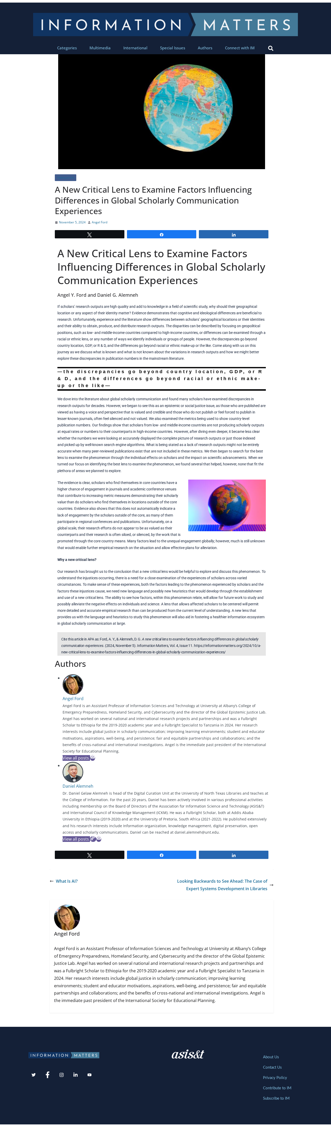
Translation (65, 177)
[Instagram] (61, 1075)
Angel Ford (99, 222)
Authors (205, 47)
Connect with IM (240, 47)
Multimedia (100, 47)
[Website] (93, 839)
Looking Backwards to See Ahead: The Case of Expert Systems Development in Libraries (222, 884)
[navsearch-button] (271, 48)
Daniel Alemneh (78, 786)
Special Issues (172, 47)
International (135, 47)
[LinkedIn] (75, 1075)
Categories (67, 47)
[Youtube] (89, 1075)
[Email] (92, 758)
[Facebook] (47, 1075)
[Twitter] (33, 1075)
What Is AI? (67, 881)
